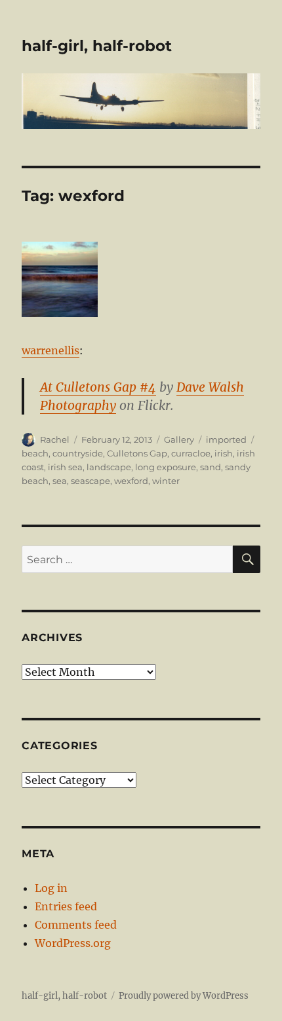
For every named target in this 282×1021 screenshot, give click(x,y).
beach (35, 453)
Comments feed (76, 924)
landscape (109, 467)
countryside (77, 453)
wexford (131, 480)
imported (226, 439)
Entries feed (66, 906)
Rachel (55, 439)
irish (223, 453)
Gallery (179, 439)
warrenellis (50, 350)
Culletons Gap (137, 453)
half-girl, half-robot (97, 46)
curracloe (191, 453)
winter (166, 480)
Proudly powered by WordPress (184, 995)
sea (59, 480)
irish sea (65, 467)
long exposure (165, 467)
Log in (51, 888)
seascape (90, 480)
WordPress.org (73, 943)
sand (210, 467)
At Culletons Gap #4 (98, 387)
